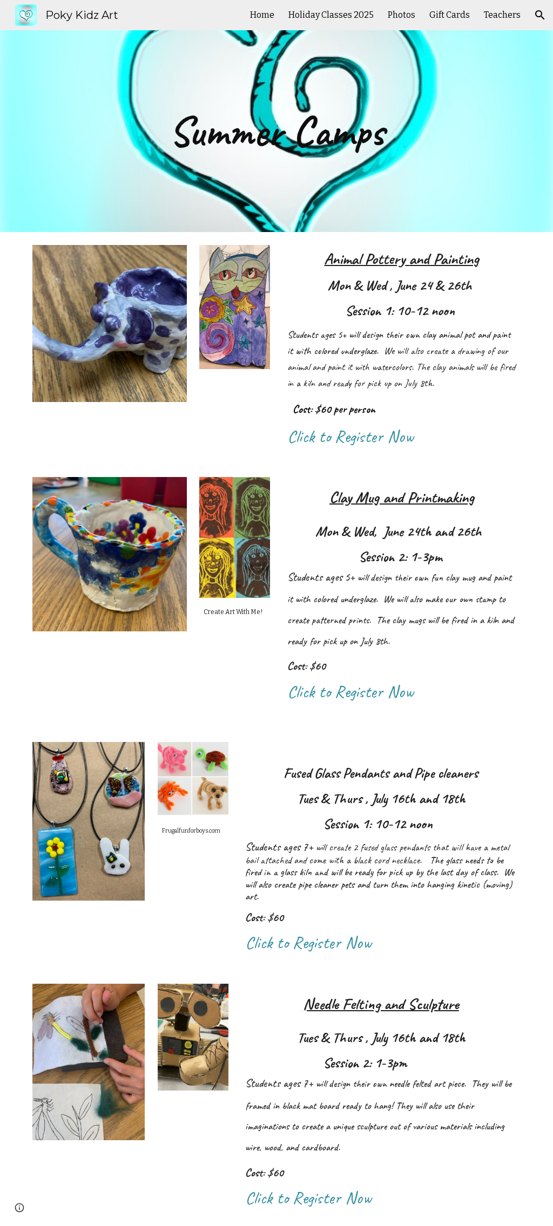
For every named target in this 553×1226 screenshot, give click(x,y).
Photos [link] (401, 15)
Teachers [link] (502, 15)
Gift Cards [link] (449, 15)
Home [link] (262, 15)
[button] (540, 15)
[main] (276, 131)
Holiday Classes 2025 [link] (331, 15)
